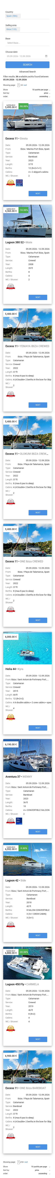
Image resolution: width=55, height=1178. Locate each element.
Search (27, 64)
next (25, 85)
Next (47, 117)
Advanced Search (27, 71)
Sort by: (6, 93)
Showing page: (9, 85)
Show (5, 90)
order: (5, 96)
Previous (7, 117)
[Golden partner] (11, 182)
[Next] (27, 117)
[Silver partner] (11, 286)
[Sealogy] (19, 821)
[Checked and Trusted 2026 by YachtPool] (19, 182)
